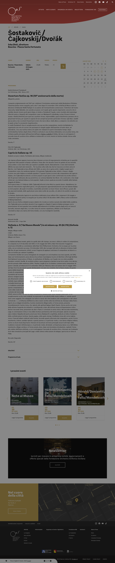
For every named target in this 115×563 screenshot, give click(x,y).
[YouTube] (103, 2)
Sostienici (102, 9)
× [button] (89, 270)
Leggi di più (77, 277)
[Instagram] (96, 2)
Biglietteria (79, 9)
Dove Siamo (80, 2)
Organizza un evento (65, 9)
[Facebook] (99, 2)
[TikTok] (107, 2)
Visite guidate (51, 9)
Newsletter (89, 2)
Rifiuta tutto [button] (65, 286)
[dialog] (57, 281)
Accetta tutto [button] (50, 286)
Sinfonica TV (71, 2)
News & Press (62, 2)
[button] (57, 291)
